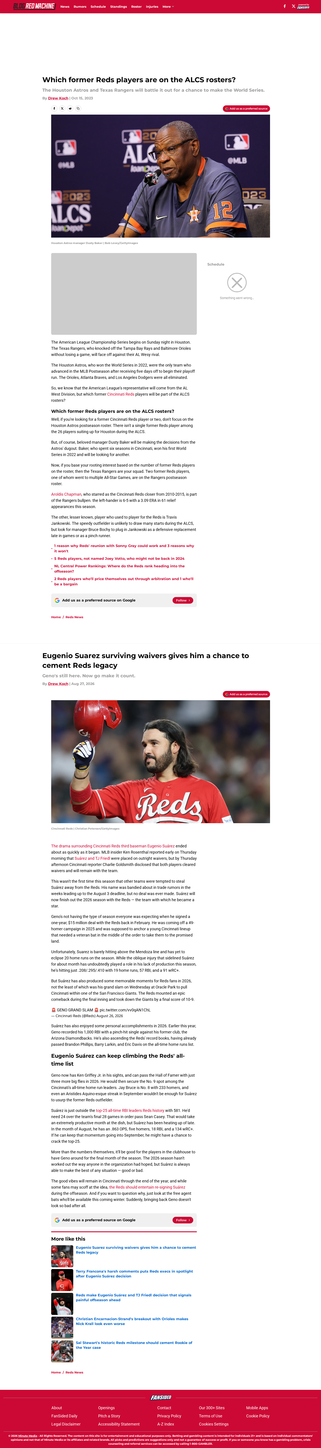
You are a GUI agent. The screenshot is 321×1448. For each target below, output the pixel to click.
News (64, 7)
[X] (293, 6)
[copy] (78, 108)
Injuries (152, 7)
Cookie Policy (258, 1416)
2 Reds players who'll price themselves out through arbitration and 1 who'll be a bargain (123, 581)
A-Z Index (165, 1424)
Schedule (98, 7)
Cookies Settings (214, 1424)
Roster (136, 7)
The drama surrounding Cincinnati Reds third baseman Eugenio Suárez (113, 846)
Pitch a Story (109, 1416)
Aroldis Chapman (66, 494)
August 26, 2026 (109, 1015)
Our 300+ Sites (212, 1407)
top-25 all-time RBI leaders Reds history (130, 1110)
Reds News (74, 617)
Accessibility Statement (119, 1424)
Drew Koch (58, 98)
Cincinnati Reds (120, 394)
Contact (164, 1407)
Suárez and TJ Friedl (92, 858)
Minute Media (27, 1435)
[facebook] (285, 6)
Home (56, 617)
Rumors (80, 7)
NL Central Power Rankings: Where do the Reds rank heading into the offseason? (119, 568)
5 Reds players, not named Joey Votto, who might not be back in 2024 (119, 558)
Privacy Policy (169, 1416)
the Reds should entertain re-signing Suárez (147, 1187)
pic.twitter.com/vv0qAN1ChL (125, 1010)
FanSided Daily (64, 1416)
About (56, 1407)
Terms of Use (210, 1416)
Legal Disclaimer (66, 1424)
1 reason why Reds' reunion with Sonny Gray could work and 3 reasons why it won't (124, 548)
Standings (118, 7)
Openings (106, 1407)
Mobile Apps (257, 1407)
